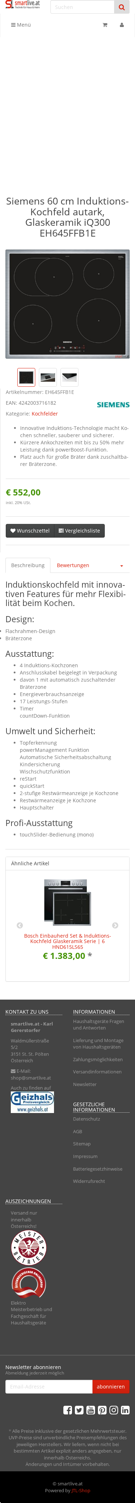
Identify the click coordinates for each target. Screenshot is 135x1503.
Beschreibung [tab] (28, 565)
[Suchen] (122, 7)
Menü (23, 24)
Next (115, 925)
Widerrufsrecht (89, 1181)
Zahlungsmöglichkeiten (98, 1059)
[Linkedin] (125, 1410)
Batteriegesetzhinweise (97, 1169)
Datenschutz (86, 1119)
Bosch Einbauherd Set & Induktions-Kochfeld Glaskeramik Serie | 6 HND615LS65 (67, 941)
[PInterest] (102, 1410)
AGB (77, 1131)
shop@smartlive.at (31, 1077)
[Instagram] (113, 1410)
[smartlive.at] (22, 4)
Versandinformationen (97, 1071)
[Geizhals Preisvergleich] (34, 1102)
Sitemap (82, 1143)
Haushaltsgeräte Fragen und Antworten (98, 1024)
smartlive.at (25, 1023)
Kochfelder (45, 413)
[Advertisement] (67, 108)
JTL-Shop (81, 1490)
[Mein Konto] (121, 25)
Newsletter (84, 1084)
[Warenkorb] (105, 25)
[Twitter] (79, 1410)
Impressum (85, 1156)
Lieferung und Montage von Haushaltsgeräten (98, 1043)
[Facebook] (67, 1410)
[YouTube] (90, 1410)
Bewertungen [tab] (73, 565)
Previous (19, 925)
